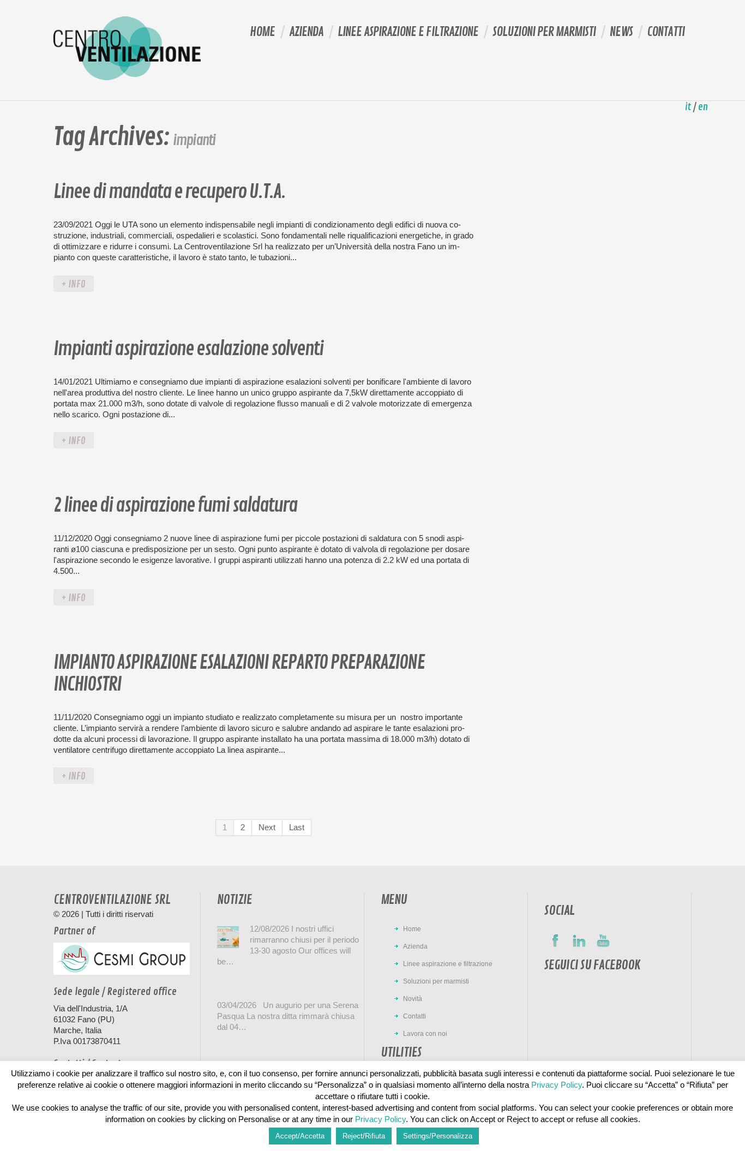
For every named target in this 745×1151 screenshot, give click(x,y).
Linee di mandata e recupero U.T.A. (169, 192)
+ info (74, 284)
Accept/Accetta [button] (300, 1136)
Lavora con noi (425, 1034)
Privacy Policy (556, 1084)
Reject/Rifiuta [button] (364, 1136)
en (703, 107)
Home (262, 32)
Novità (412, 999)
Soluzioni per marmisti (544, 32)
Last (296, 827)
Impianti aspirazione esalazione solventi (188, 349)
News (621, 32)
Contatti (665, 32)
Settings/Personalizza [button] (437, 1136)
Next (267, 827)
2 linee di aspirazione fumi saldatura (175, 506)
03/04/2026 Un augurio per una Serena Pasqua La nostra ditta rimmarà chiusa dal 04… (287, 1016)
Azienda (306, 32)
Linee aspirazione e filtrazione (408, 32)
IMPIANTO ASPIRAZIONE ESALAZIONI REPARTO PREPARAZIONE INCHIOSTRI (238, 674)
